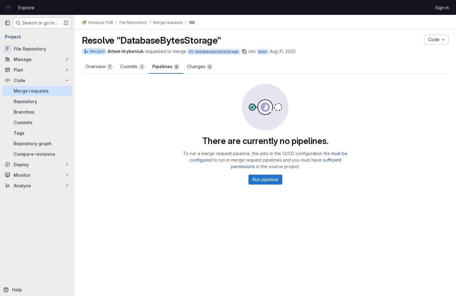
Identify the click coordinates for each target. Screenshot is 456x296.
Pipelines (165, 66)
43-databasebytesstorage (214, 51)
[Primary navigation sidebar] (7, 23)
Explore (26, 7)
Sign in (442, 7)
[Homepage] (8, 7)
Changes (199, 66)
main (262, 51)
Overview (98, 66)
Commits (131, 66)
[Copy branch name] (244, 51)
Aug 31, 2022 (283, 51)
